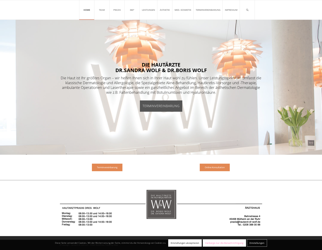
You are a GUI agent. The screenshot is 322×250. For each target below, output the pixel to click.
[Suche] (247, 10)
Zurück (3, 87)
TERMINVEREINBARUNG (161, 106)
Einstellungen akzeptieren (185, 242)
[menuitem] (86, 10)
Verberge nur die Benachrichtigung (224, 242)
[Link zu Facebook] (259, 9)
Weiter (319, 87)
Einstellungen (257, 242)
